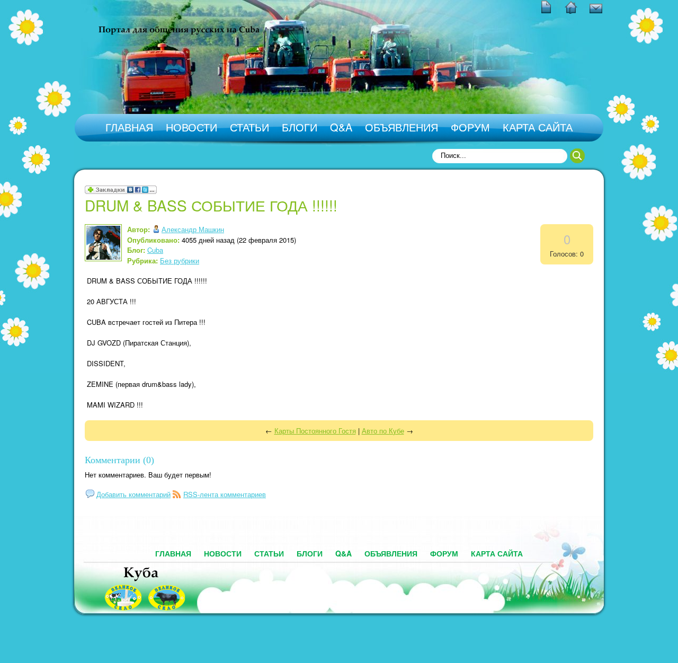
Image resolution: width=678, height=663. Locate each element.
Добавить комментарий (133, 494)
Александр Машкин (193, 229)
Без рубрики (179, 260)
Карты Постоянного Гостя (315, 431)
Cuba (155, 250)
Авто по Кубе (383, 431)
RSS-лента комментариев (224, 494)
